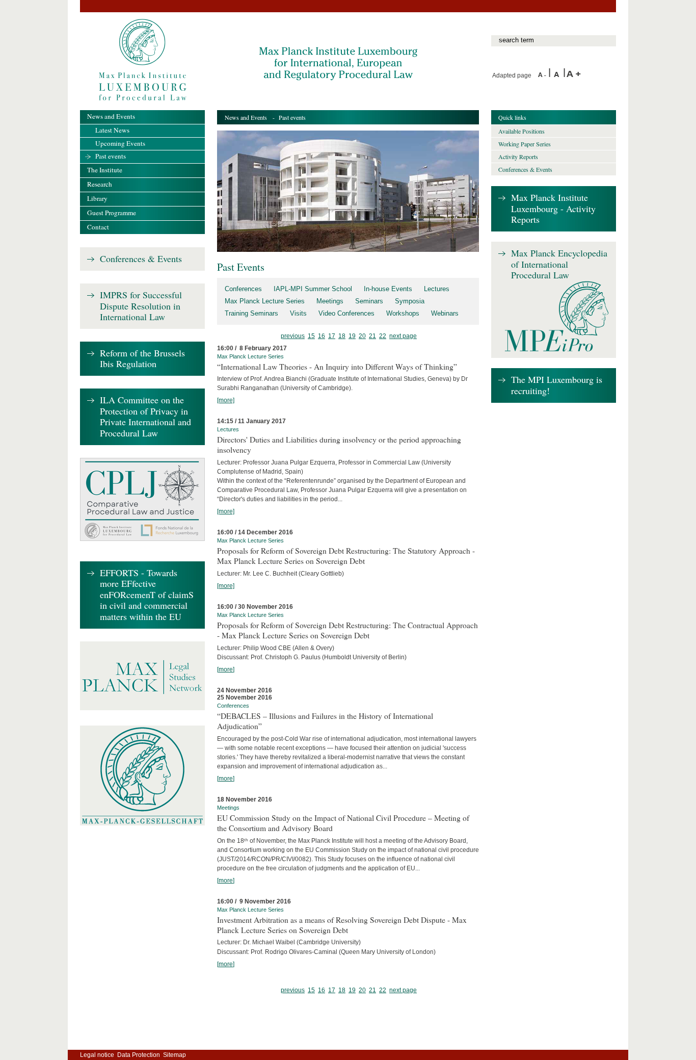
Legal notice (97, 1054)
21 (372, 336)
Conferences (243, 289)
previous (293, 336)
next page (403, 336)
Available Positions (521, 131)
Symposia (409, 301)
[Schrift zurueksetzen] (558, 75)
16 (321, 336)
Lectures (436, 289)
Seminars (369, 301)
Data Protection (138, 1054)
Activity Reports (518, 156)
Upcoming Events (120, 143)
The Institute (104, 169)
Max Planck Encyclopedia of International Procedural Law (559, 264)
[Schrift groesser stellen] (573, 75)
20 (362, 336)
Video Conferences (346, 313)
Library (97, 198)
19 (352, 336)
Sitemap (174, 1054)
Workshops (402, 313)
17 (331, 336)
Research (99, 184)
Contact (98, 226)
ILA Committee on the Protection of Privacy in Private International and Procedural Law (145, 417)
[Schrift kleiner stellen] (543, 75)
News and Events (246, 117)
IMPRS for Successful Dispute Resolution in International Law (141, 306)
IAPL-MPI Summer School (313, 289)
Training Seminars (251, 313)
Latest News (112, 130)
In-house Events (388, 289)
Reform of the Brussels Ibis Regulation (142, 359)
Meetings (329, 301)
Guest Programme (111, 212)
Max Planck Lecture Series (265, 301)
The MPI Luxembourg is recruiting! (556, 385)
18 (341, 336)
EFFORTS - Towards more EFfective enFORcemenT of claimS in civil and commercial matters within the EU (147, 595)
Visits (298, 313)
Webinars (445, 313)
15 (311, 336)
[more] (225, 400)
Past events (110, 156)
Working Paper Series (524, 144)
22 (382, 336)
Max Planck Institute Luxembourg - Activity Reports (553, 208)
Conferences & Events (141, 259)
